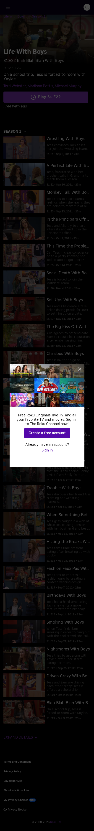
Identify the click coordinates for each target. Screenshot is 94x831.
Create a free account (47, 433)
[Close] (79, 369)
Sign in (47, 450)
